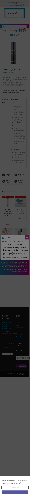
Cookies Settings (15, 487)
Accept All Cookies (15, 492)
